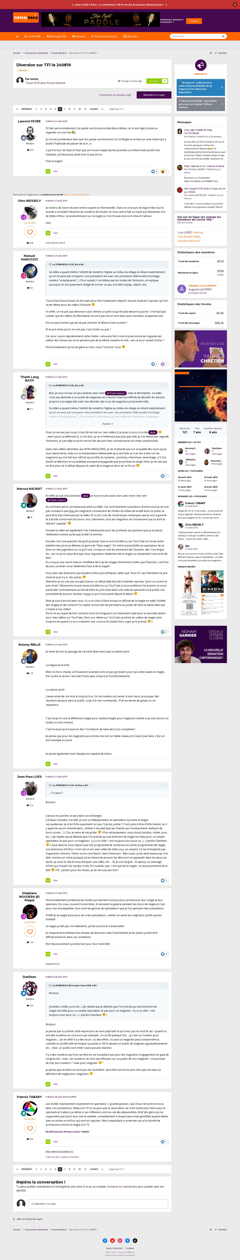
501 (31, 287)
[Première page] (17, 109)
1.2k (31, 942)
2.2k (31, 673)
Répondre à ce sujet (154, 94)
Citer (55, 171)
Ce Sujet (211, 36)
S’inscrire (194, 21)
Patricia (191, 136)
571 (31, 409)
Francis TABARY (29, 1097)
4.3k (31, 1139)
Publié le (209, 136)
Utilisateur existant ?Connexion (172, 21)
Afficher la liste (185, 222)
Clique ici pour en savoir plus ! (77, 194)
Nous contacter (114, 1248)
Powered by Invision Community (120, 1255)
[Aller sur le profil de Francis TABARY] (30, 1108)
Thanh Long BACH (29, 378)
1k (31, 517)
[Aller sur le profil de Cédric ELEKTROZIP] (180, 190)
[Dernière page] (102, 109)
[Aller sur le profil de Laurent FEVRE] (30, 133)
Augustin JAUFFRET (200, 289)
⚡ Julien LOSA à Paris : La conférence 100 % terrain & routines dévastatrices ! (118, 4)
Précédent (27, 109)
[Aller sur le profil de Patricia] (180, 131)
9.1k (31, 805)
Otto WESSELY (29, 201)
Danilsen (29, 977)
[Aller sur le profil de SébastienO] (180, 462)
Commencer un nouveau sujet (115, 94)
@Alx (153, 432)
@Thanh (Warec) (116, 393)
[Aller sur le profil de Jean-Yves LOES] (30, 788)
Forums (80, 36)
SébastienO (192, 459)
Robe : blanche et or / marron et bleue (204, 166)
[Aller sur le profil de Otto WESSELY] (30, 212)
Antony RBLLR (29, 644)
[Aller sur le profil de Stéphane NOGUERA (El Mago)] (30, 911)
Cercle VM (33, 36)
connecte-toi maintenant (122, 1186)
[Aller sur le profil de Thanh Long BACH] (30, 392)
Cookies (130, 1248)
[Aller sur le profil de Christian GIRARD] (180, 167)
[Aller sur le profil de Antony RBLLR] (30, 656)
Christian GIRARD (196, 169)
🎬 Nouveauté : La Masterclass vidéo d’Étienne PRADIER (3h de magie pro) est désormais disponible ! (195, 87)
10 (79, 109)
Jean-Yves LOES (29, 777)
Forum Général (56, 83)
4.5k (31, 1005)
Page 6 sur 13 (116, 109)
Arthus (78, 785)
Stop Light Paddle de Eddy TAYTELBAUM (198, 131)
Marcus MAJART (29, 489)
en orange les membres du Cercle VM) (199, 218)
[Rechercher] (223, 36)
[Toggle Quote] (50, 264)
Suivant (94, 109)
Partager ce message (131, 80)
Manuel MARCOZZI (29, 257)
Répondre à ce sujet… (45, 1203)
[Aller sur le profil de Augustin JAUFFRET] (181, 289)
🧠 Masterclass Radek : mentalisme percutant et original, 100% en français (198, 104)
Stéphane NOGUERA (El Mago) (29, 896)
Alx (76, 264)
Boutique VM (57, 36)
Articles (132, 36)
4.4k (31, 242)
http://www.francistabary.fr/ (59, 1151)
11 (85, 109)
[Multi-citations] (48, 171)
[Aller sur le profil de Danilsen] (30, 988)
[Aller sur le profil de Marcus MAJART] (30, 500)
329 (31, 149)
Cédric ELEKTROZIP (197, 195)
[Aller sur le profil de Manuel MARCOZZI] (30, 271)
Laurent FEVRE (29, 121)
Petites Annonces (105, 36)
